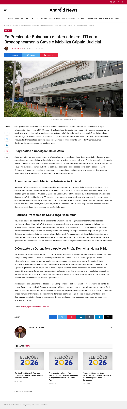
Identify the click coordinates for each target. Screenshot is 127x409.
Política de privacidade (109, 18)
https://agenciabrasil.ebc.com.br (35, 307)
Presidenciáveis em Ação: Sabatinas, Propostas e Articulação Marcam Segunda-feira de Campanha (97, 376)
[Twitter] (7, 139)
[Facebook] (7, 133)
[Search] (122, 2)
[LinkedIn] (7, 145)
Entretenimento (68, 18)
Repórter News (18, 48)
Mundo (44, 18)
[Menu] (5, 10)
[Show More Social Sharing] (60, 55)
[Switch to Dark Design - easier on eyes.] (118, 2)
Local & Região (21, 18)
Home (10, 18)
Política (81, 18)
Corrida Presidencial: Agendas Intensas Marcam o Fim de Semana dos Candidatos (29, 375)
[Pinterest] (7, 151)
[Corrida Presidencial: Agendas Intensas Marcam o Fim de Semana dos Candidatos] (29, 361)
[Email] (7, 157)
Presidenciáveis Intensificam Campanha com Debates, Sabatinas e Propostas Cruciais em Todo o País (63, 376)
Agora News (54, 18)
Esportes (34, 18)
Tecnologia (92, 18)
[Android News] (63, 9)
